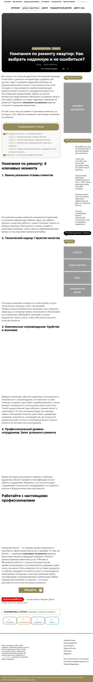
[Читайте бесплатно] (77, 108)
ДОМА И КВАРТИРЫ (31, 8)
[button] (88, 8)
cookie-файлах (6, 657)
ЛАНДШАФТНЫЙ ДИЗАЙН (61, 8)
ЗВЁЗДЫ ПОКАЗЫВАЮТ (31, 2)
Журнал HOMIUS (69, 2)
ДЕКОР (45, 8)
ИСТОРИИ (7, 2)
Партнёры (67, 651)
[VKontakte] (4, 663)
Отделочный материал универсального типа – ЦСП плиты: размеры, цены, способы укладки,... (83, 182)
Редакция (67, 654)
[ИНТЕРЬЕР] (77, 252)
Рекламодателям (70, 643)
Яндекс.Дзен (47, 599)
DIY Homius (45, 2)
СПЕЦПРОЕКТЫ (56, 2)
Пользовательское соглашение (76, 659)
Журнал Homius (70, 648)
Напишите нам (69, 640)
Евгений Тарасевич (51, 69)
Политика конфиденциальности (76, 662)
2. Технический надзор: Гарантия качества (29, 140)
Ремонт (56, 49)
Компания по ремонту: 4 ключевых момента (23, 134)
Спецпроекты (69, 646)
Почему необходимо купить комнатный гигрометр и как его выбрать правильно (82, 217)
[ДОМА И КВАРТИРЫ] (77, 265)
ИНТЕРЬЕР (15, 8)
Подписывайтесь (12, 600)
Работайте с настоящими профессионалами (23, 155)
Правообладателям (71, 664)
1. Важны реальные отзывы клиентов (27, 137)
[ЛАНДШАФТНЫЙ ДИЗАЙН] (77, 291)
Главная (38, 65)
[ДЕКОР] (77, 278)
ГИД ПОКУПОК (17, 2)
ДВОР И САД (79, 8)
